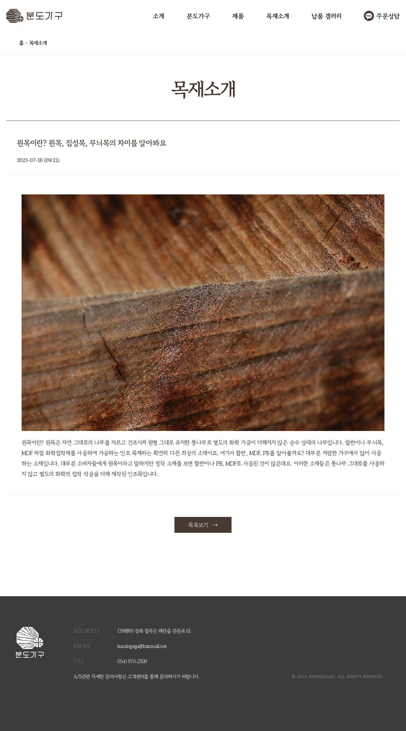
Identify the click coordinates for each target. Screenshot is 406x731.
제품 (238, 16)
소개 (158, 16)
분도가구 (198, 16)
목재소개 (277, 16)
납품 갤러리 (326, 16)
